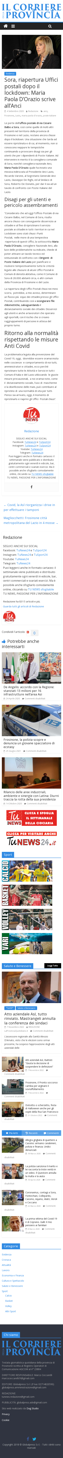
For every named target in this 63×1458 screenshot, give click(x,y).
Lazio (17, 115)
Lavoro (6, 1270)
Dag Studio (33, 1408)
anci (45, 111)
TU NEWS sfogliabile (42, 474)
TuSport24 (44, 442)
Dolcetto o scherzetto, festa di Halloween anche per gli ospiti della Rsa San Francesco (41, 1108)
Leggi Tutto (52, 965)
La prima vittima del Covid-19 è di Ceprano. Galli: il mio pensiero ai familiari (41, 1222)
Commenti (53, 1133)
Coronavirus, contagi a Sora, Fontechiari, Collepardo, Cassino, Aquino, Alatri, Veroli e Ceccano (41, 1197)
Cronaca (6, 1259)
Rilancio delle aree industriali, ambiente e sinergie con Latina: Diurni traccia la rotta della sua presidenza (31, 795)
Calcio (8, 1295)
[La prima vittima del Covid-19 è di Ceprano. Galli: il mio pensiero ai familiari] (13, 1216)
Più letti (13, 1133)
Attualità (6, 1265)
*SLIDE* (9, 1008)
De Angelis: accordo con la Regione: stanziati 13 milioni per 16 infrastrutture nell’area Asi (29, 690)
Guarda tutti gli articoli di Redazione (23, 606)
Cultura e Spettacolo (13, 1280)
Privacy (6, 1414)
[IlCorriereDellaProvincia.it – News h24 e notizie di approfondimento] (5, 26)
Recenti (33, 1133)
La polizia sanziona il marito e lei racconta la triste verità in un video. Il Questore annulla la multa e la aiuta (41, 1171)
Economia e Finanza (13, 1275)
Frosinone (9, 115)
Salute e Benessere (26, 1008)
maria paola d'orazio (32, 115)
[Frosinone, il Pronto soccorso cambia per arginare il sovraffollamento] (13, 1081)
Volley (8, 1306)
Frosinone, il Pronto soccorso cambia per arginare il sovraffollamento (41, 1086)
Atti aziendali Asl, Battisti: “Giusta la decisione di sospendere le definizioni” (39, 1063)
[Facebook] (31, 487)
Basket (9, 1300)
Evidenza (10, 73)
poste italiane (49, 115)
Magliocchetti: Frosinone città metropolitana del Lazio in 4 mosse (31, 520)
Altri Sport (10, 1311)
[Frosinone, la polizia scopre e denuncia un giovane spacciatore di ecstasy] (31, 707)
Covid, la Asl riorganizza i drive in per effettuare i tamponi (29, 507)
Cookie (5, 1420)
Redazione (33, 111)
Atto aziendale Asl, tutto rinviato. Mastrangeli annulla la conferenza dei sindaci (30, 1018)
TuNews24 (30, 442)
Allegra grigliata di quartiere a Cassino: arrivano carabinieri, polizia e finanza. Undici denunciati (41, 1145)
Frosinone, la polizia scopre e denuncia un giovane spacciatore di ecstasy (29, 743)
